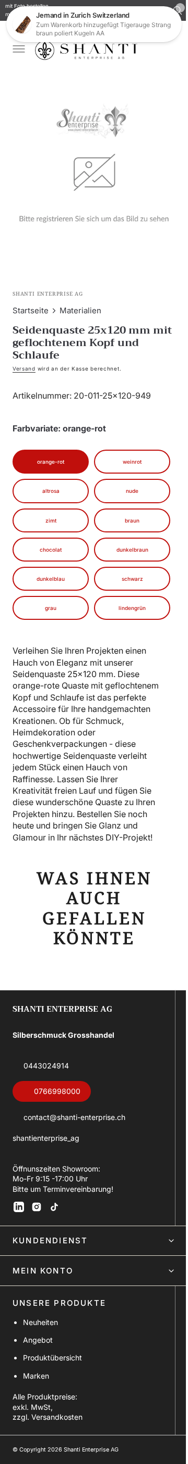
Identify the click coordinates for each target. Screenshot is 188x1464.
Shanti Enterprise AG (91, 1453)
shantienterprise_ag (46, 1141)
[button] (18, 50)
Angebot (38, 1343)
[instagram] (36, 1210)
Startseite (31, 303)
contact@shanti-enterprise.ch (74, 1120)
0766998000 (57, 1095)
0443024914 (46, 1069)
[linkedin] (19, 1210)
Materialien (80, 303)
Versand (24, 361)
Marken (36, 1379)
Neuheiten (40, 1325)
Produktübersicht (52, 1361)
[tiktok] (54, 1210)
